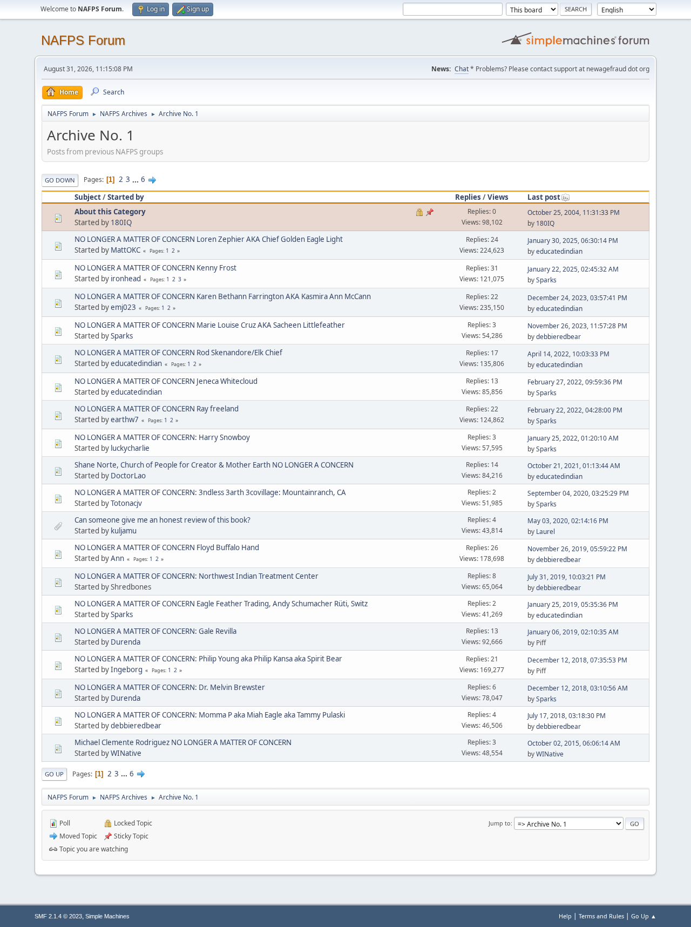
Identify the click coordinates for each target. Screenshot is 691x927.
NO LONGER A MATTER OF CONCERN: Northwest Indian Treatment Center (196, 576)
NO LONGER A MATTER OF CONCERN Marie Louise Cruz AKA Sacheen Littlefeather (209, 325)
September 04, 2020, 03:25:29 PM (578, 493)
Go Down (60, 180)
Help (565, 916)
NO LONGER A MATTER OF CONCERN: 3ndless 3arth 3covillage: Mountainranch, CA (210, 492)
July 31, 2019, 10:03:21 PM (566, 576)
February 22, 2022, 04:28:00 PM (574, 410)
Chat (462, 68)
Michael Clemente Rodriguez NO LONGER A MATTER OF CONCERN (183, 742)
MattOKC (125, 250)
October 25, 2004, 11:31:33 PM (573, 212)
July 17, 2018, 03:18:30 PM (566, 715)
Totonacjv (126, 503)
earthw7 (125, 419)
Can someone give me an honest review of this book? (162, 520)
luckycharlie (130, 448)
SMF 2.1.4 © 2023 (58, 916)
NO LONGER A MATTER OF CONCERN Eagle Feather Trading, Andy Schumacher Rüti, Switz (221, 603)
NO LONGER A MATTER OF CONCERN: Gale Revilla (155, 631)
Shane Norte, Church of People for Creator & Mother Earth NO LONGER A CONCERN (214, 465)
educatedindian (559, 251)
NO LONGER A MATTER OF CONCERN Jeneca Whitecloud (166, 381)
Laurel (545, 531)
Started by (125, 197)
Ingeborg (127, 669)
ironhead (126, 278)
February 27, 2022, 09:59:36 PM (574, 382)
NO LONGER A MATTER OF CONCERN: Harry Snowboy (162, 437)
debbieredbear (558, 336)
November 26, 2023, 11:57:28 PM (577, 325)
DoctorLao (128, 476)
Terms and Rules (601, 916)
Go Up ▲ (643, 916)
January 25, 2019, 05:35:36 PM (572, 604)
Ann (117, 558)
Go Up (54, 774)
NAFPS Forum (83, 40)
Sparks (546, 280)
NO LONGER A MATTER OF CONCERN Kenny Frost (155, 268)
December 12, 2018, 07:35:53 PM (577, 660)
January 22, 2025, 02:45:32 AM (573, 269)
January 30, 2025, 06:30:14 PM (572, 240)
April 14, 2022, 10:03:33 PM (568, 353)
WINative (126, 753)
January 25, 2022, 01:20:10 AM (573, 438)
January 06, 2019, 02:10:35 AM (573, 632)
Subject (87, 197)
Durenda (125, 642)
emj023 (123, 307)
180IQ (121, 222)
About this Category (110, 211)
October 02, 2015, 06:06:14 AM (573, 743)
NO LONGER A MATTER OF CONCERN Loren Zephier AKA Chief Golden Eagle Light (208, 239)
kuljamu (124, 531)
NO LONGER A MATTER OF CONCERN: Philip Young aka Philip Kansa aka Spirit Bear (208, 659)
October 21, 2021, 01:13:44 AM (573, 465)
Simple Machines (107, 916)
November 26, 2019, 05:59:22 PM (577, 548)
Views (498, 197)
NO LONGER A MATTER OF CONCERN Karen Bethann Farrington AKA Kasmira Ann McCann (222, 296)
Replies (468, 197)
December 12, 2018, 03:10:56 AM (577, 688)
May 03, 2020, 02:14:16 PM (567, 520)
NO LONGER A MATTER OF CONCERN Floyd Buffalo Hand (166, 547)
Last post (543, 197)
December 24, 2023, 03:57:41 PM (577, 297)
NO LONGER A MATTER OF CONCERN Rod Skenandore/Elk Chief (178, 352)
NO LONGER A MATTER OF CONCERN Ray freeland (156, 409)
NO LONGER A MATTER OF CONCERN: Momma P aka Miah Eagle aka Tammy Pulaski (209, 715)
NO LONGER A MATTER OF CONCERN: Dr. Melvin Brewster (169, 687)
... (136, 179)
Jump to (500, 823)
